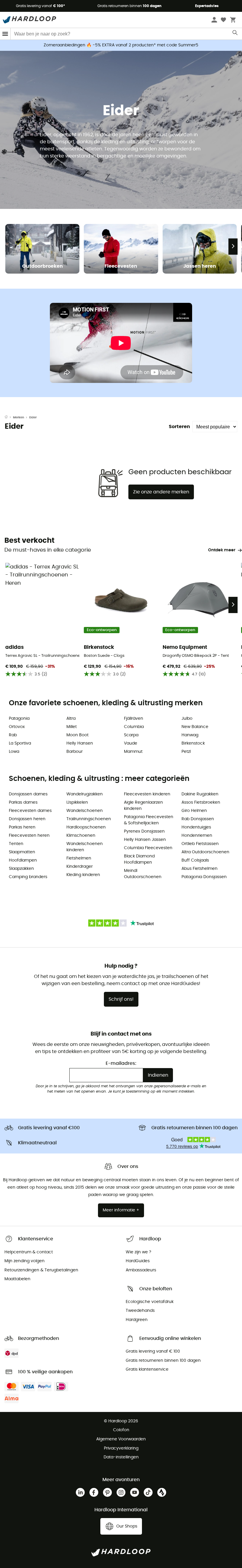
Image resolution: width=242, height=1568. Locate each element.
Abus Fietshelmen (200, 869)
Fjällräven (133, 718)
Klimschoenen (80, 835)
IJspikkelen (77, 802)
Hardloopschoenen (86, 827)
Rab (13, 735)
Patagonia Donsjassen (204, 877)
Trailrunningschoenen (88, 819)
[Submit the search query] (235, 34)
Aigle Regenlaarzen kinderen (143, 805)
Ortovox (17, 727)
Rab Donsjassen (198, 819)
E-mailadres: (121, 1063)
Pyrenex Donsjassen (144, 831)
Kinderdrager (79, 867)
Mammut (133, 752)
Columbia (134, 727)
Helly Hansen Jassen (145, 840)
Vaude (130, 743)
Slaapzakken (21, 869)
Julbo (187, 718)
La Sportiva (20, 743)
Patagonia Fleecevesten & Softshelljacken (148, 820)
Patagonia (19, 718)
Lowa (14, 752)
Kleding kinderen (83, 875)
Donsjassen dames (28, 794)
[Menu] (5, 34)
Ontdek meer (222, 550)
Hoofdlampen (23, 860)
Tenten (16, 844)
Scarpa (131, 735)
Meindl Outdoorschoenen (142, 874)
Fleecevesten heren (29, 835)
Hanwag (190, 735)
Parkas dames (23, 802)
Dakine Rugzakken (200, 794)
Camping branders (28, 877)
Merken (18, 417)
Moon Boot (77, 735)
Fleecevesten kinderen (147, 794)
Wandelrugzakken (84, 794)
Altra (71, 718)
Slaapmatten (22, 852)
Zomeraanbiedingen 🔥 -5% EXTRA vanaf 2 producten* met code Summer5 (121, 45)
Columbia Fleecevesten (148, 848)
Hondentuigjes (196, 827)
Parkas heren (22, 827)
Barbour (74, 752)
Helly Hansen (79, 743)
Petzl (186, 752)
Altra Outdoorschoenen (205, 852)
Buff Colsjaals (195, 860)
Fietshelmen (78, 858)
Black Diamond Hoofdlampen (139, 859)
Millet (71, 727)
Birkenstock (193, 743)
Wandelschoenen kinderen (84, 847)
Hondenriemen (197, 835)
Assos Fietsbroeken (201, 802)
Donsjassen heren (27, 819)
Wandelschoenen (84, 811)
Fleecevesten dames (30, 811)
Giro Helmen (194, 811)
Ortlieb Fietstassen (200, 844)
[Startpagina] (9, 417)
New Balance (195, 727)
